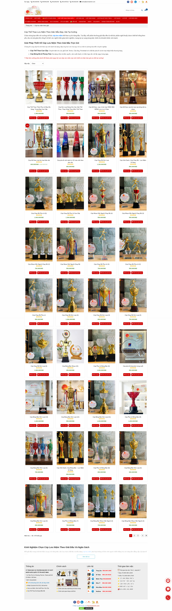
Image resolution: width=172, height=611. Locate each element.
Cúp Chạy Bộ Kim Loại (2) (133, 315)
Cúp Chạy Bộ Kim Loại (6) (39, 366)
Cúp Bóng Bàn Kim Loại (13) (39, 417)
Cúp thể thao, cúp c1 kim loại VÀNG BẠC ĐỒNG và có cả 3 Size (102, 108)
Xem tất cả (86, 556)
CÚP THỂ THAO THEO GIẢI (65, 18)
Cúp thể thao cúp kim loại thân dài (39, 160)
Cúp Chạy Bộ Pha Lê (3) (101, 264)
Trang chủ (29, 25)
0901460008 (36, 1)
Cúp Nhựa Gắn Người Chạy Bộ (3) (133, 213)
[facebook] (129, 1)
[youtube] (132, 1)
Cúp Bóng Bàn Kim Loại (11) (102, 417)
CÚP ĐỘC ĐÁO (133, 18)
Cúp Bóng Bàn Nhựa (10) (70, 366)
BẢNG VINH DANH (43, 21)
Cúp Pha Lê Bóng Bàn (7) (70, 521)
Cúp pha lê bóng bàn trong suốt (133, 366)
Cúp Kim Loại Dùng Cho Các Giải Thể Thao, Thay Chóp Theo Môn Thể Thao (70, 108)
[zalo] (136, 1)
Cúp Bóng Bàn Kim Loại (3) (39, 521)
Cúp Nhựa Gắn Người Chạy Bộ (70, 264)
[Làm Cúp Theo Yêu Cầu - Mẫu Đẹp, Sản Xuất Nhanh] (39, 87)
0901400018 (65, 1)
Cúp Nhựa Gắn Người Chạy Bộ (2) (39, 264)
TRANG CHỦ (28, 18)
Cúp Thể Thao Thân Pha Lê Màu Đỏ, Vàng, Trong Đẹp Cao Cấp (39, 108)
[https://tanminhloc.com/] (143, 1)
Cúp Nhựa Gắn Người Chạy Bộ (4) (102, 213)
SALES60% (96, 21)
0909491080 (45, 1)
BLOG (118, 21)
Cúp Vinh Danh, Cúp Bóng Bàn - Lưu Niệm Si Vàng (70, 469)
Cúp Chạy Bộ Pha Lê (39, 315)
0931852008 (55, 1)
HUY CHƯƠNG (54, 21)
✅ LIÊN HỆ (73, 21)
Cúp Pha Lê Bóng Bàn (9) (133, 417)
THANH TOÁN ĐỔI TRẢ (108, 21)
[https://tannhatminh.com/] (140, 1)
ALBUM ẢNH (82, 21)
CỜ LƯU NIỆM (64, 21)
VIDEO (89, 21)
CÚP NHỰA (117, 18)
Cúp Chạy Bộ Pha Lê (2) (133, 264)
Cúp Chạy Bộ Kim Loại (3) (101, 315)
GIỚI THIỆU (37, 18)
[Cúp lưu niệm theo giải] (33, 10)
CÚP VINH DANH (90, 18)
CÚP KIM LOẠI (80, 18)
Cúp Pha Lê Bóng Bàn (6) (102, 366)
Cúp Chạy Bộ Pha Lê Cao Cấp (70, 213)
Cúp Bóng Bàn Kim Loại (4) (133, 468)
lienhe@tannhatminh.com (88, 1)
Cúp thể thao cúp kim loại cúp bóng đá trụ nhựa (133, 108)
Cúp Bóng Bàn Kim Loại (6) (39, 468)
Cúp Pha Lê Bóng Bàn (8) (102, 468)
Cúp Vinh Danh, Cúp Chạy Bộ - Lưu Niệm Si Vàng (133, 161)
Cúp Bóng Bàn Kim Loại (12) (70, 417)
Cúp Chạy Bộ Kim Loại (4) (70, 315)
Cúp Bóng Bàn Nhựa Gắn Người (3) (101, 521)
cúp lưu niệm (58, 35)
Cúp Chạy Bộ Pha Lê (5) (39, 213)
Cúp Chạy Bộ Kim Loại (102, 160)
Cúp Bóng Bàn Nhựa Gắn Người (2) (133, 521)
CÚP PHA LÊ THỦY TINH (104, 18)
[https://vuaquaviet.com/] (147, 1)
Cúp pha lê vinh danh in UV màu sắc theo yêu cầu (70, 161)
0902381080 (74, 1)
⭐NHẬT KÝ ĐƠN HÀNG (49, 18)
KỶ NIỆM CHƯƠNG (30, 21)
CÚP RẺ (124, 18)
